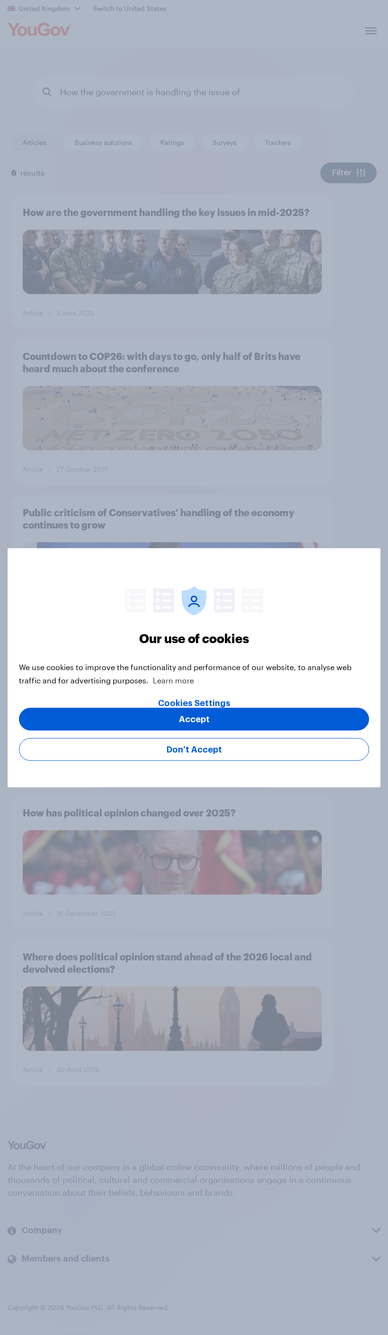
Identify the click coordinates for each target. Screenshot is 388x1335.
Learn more (173, 679)
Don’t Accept (194, 749)
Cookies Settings (194, 703)
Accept (194, 719)
